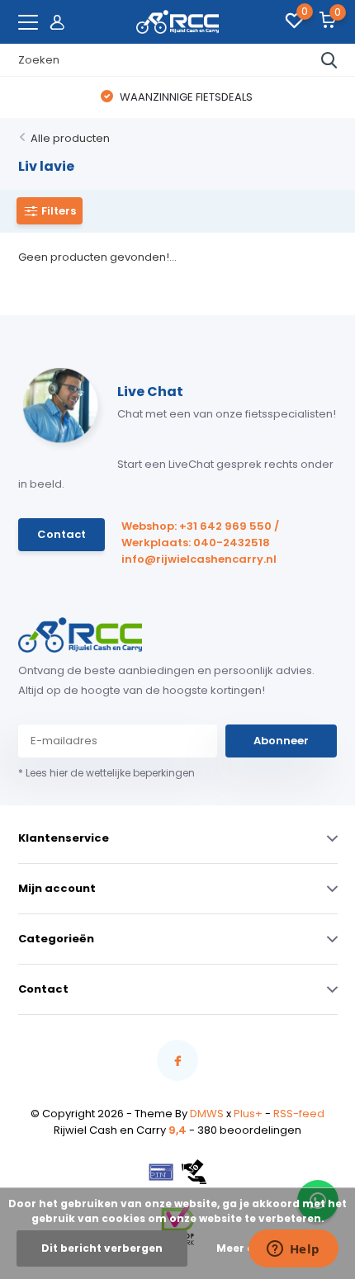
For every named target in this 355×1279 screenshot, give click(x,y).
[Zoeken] (329, 60)
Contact (61, 534)
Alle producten (70, 138)
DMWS (207, 1113)
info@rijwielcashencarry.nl (199, 559)
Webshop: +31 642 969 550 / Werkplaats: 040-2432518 (200, 534)
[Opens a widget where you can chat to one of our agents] (293, 1250)
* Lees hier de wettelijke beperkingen (106, 773)
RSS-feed (298, 1113)
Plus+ (248, 1113)
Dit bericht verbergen (102, 1248)
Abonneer (281, 740)
